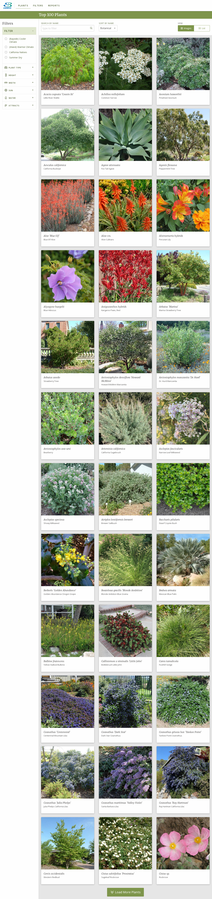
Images (187, 28)
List (203, 28)
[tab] (19, 31)
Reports (54, 5)
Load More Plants (127, 892)
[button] (67, 71)
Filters (38, 5)
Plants (23, 5)
